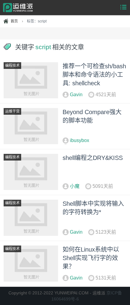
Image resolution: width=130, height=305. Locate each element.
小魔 (75, 186)
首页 (14, 21)
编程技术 (12, 65)
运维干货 (12, 111)
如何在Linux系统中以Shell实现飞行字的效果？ (91, 258)
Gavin (76, 94)
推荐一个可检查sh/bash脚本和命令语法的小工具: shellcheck (94, 74)
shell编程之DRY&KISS (93, 157)
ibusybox (79, 140)
